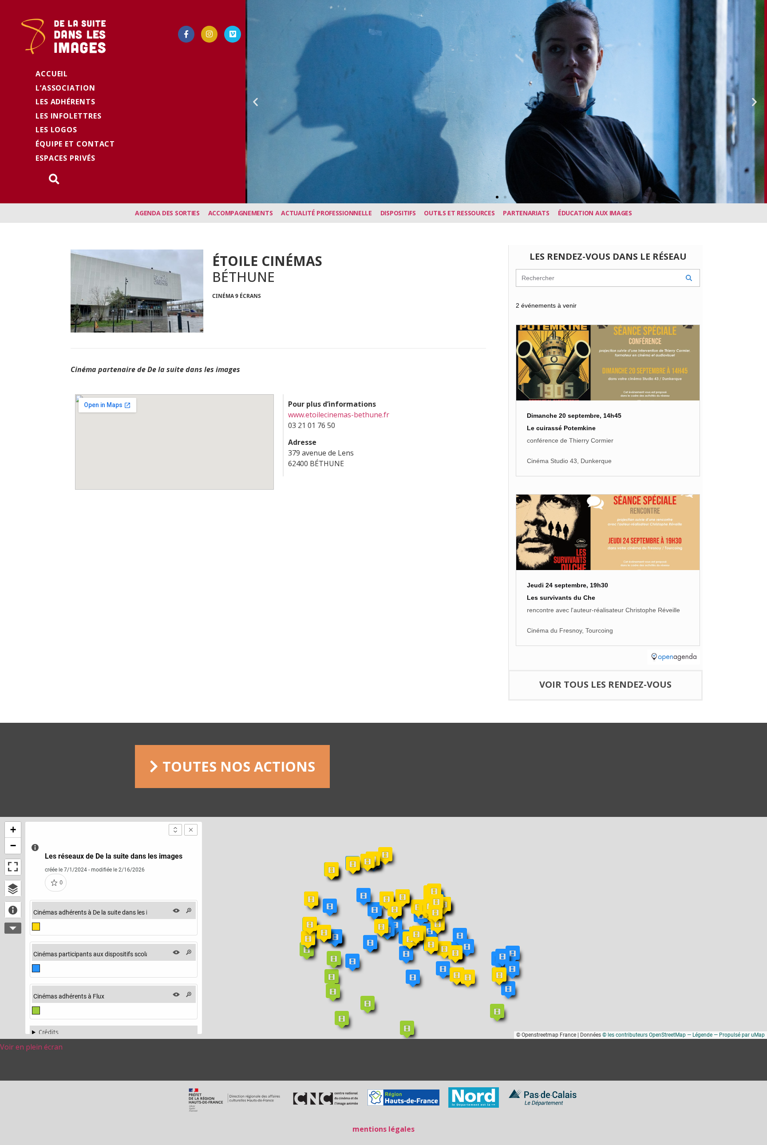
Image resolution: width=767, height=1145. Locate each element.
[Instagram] (209, 34)
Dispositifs (398, 213)
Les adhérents (65, 102)
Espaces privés (65, 158)
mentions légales (383, 1129)
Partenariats (526, 213)
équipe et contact (75, 144)
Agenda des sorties (167, 213)
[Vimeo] (232, 34)
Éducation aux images (595, 213)
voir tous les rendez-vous (605, 684)
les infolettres (69, 116)
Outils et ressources (459, 213)
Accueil (52, 74)
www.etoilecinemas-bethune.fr (339, 415)
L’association (65, 88)
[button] (497, 197)
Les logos (56, 130)
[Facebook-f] (186, 34)
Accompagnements (240, 213)
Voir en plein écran (31, 1047)
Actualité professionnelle (326, 213)
